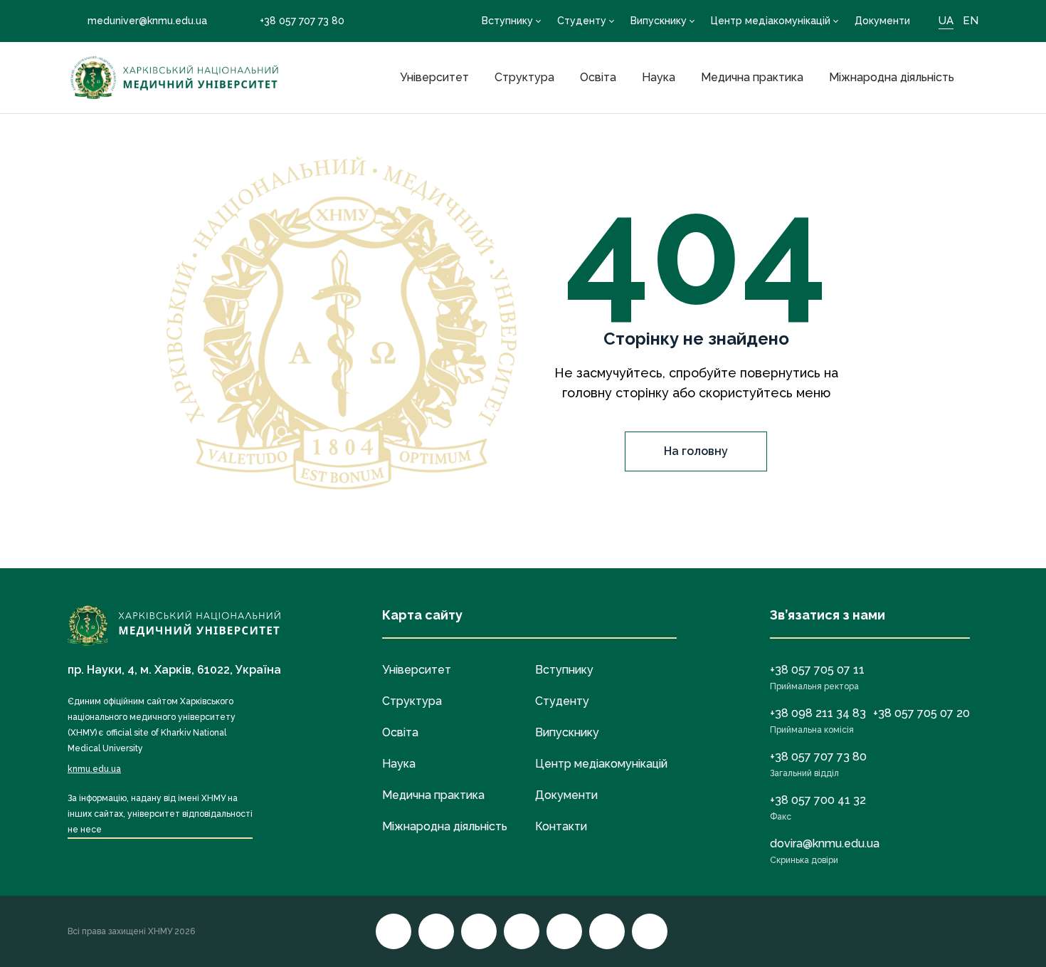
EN (970, 20)
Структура (524, 77)
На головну (696, 451)
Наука (658, 77)
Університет (434, 77)
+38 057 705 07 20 (921, 713)
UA (946, 20)
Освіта (598, 77)
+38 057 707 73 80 (302, 20)
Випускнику (658, 20)
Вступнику (507, 20)
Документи (882, 20)
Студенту (581, 20)
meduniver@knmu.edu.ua (147, 20)
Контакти (561, 826)
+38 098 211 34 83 (818, 713)
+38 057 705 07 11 (817, 669)
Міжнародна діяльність (891, 77)
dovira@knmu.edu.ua (824, 843)
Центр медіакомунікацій (770, 20)
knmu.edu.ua (94, 769)
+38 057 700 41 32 (818, 800)
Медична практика (752, 77)
